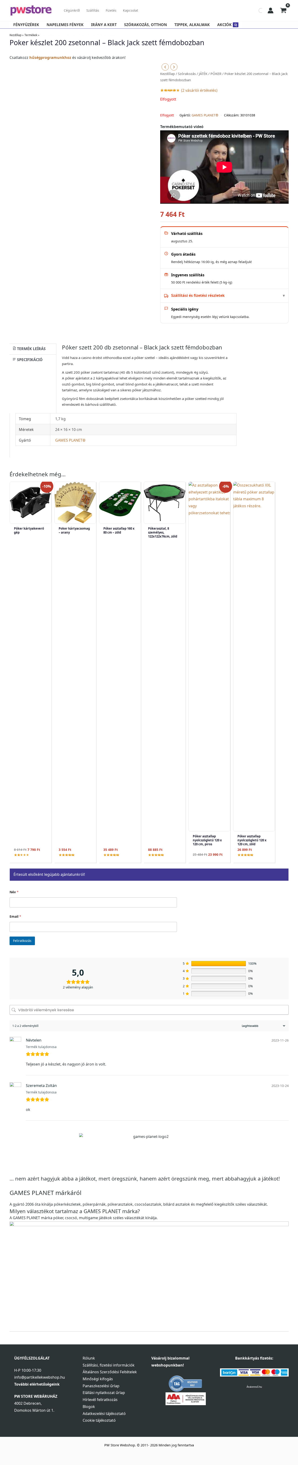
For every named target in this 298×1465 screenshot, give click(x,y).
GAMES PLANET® (205, 115)
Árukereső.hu (254, 1386)
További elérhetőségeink (37, 1384)
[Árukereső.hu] (185, 1383)
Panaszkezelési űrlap (101, 1385)
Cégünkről (72, 10)
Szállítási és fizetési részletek (198, 295)
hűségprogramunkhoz (50, 57)
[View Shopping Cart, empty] (283, 10)
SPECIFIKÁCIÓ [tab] (29, 359)
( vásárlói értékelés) (199, 90)
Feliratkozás (22, 940)
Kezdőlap (167, 73)
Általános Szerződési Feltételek (110, 1371)
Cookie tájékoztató (99, 1420)
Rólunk (89, 1358)
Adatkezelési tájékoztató (104, 1413)
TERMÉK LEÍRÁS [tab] (31, 348)
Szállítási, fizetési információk (109, 1365)
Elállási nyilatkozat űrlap (104, 1392)
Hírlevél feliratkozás (100, 1399)
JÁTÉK (203, 73)
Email (15, 916)
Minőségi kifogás (98, 1378)
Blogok (89, 1406)
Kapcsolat (130, 10)
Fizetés (111, 10)
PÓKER (215, 73)
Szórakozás (187, 73)
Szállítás (92, 10)
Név (14, 892)
